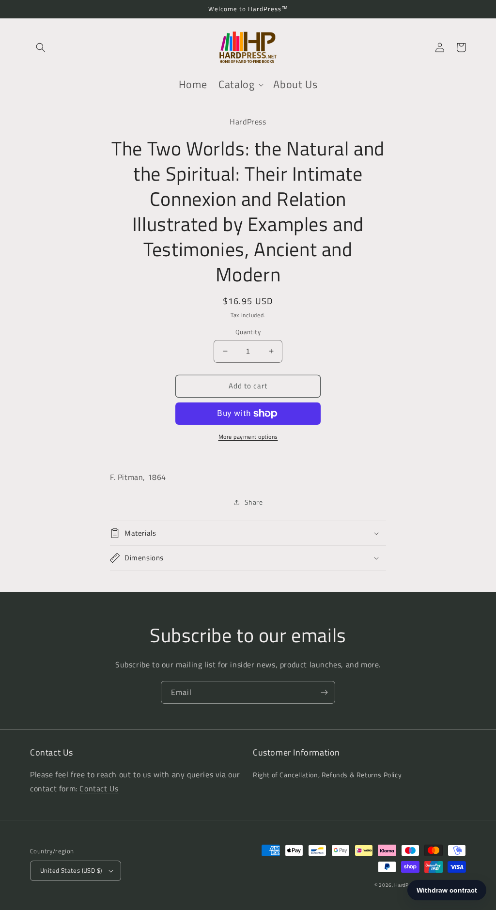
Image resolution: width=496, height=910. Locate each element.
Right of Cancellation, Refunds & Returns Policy (327, 775)
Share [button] (254, 502)
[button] (40, 47)
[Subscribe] (324, 692)
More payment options (248, 436)
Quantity (248, 332)
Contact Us (98, 788)
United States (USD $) (71, 870)
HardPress (406, 885)
